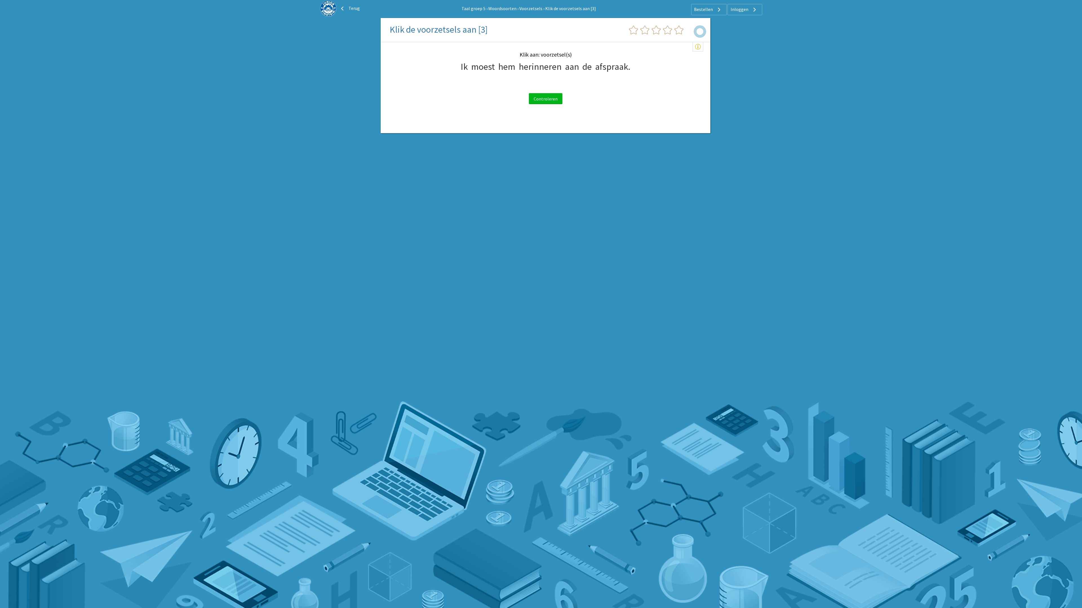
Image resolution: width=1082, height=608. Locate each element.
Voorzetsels (530, 8)
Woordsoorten (502, 8)
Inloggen (740, 9)
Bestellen (704, 9)
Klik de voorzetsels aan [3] (570, 8)
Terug (354, 8)
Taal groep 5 (473, 8)
